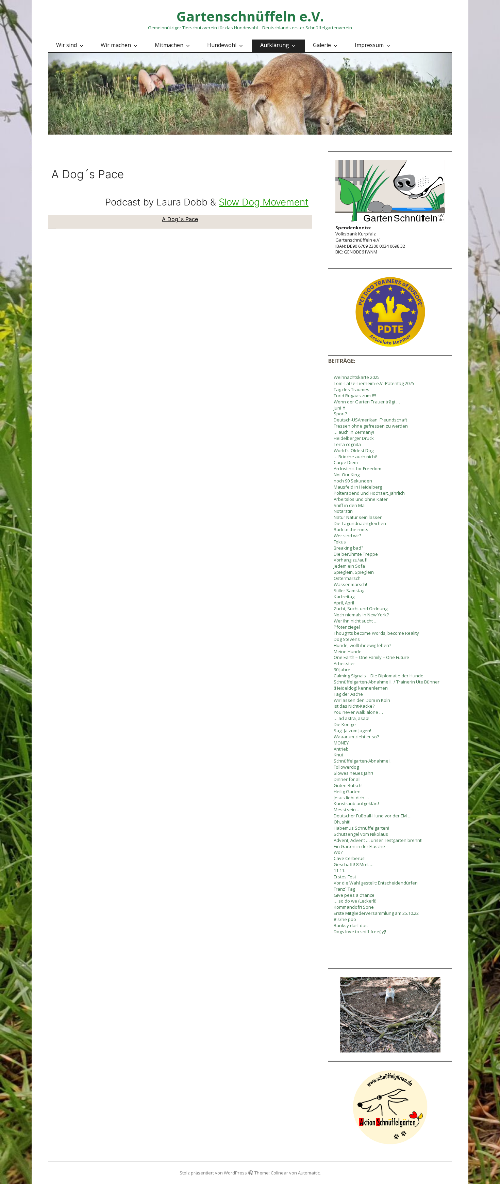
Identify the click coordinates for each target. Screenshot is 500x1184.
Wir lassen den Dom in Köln (362, 700)
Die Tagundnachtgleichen (360, 523)
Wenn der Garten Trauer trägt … (367, 402)
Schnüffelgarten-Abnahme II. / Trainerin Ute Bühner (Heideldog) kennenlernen (386, 685)
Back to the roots (351, 529)
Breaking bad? (348, 548)
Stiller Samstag (349, 590)
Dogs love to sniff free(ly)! (360, 931)
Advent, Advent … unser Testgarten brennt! (378, 840)
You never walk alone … (358, 712)
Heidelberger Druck (354, 438)
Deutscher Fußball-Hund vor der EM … (373, 816)
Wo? (338, 852)
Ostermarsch (347, 578)
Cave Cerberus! (350, 858)
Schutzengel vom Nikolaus (361, 834)
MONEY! (342, 743)
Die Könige (345, 724)
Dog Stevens (347, 639)
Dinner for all (347, 779)
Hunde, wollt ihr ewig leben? (362, 645)
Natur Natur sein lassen (358, 517)
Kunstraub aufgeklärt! (356, 803)
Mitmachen (169, 45)
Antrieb (341, 749)
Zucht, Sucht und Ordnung (360, 608)
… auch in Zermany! (354, 432)
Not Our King (347, 475)
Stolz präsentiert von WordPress (213, 1173)
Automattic (309, 1173)
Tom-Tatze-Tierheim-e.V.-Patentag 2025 (374, 383)
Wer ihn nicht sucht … (356, 621)
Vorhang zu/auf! (350, 560)
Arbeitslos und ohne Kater (361, 499)
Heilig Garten (347, 791)
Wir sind (66, 45)
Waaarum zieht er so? (356, 737)
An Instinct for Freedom (357, 468)
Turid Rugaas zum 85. (356, 396)
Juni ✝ (340, 408)
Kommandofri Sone (354, 907)
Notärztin (343, 511)
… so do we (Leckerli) (355, 901)
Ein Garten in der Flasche (359, 846)
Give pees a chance (354, 895)
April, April (344, 603)
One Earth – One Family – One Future (371, 657)
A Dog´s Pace (180, 219)
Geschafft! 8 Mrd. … (353, 864)
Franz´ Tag (344, 889)
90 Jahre (342, 669)
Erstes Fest (345, 877)
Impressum (369, 45)
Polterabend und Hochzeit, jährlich (369, 493)
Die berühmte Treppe (356, 554)
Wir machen (116, 45)
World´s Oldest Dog (353, 450)
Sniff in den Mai (350, 505)
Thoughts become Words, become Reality (376, 633)
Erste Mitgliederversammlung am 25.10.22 (376, 913)
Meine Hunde (348, 651)
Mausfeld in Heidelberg (358, 487)
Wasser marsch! (350, 584)
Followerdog (346, 767)
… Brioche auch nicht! (355, 456)
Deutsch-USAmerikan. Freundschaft (370, 420)
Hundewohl (221, 45)
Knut (338, 755)
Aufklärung (274, 45)
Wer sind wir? (347, 536)
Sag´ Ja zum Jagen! (352, 730)
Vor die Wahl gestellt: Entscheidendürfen (376, 883)
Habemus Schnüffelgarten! (361, 828)
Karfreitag (344, 597)
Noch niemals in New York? (361, 615)
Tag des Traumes (351, 389)
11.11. (339, 870)
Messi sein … (347, 809)
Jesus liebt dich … (351, 798)
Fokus (340, 542)
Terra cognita (347, 444)
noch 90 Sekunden (353, 481)
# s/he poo (345, 919)
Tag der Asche (348, 694)
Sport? (340, 414)
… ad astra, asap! (351, 718)
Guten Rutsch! (348, 785)
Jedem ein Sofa (349, 566)
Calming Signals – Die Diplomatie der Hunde (378, 676)
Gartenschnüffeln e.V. (250, 16)
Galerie (322, 45)
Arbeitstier (344, 663)
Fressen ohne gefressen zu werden (371, 426)
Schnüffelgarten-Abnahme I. (362, 761)
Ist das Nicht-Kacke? (354, 706)
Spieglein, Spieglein (354, 572)
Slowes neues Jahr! (353, 773)
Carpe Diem (346, 462)
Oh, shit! (342, 822)
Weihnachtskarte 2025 (357, 377)
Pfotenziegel (347, 627)
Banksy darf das (351, 925)
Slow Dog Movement (264, 202)
